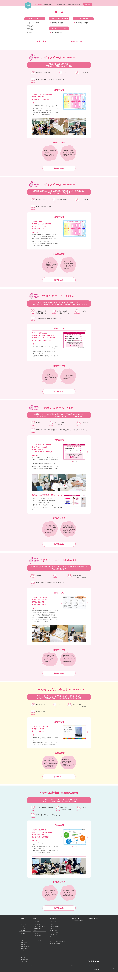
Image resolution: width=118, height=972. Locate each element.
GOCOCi (23, 944)
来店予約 (36, 922)
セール (22, 926)
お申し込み (87, 4)
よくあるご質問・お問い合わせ (74, 4)
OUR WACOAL (24, 948)
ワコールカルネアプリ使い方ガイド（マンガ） (59, 941)
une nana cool (24, 942)
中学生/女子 (31, 26)
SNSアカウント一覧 (75, 918)
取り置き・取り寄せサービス (40, 926)
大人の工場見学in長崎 (54, 934)
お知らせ (35, 930)
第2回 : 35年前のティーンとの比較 (44, 500)
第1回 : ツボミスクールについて (43, 498)
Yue (22, 938)
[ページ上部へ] (114, 968)
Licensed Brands (24, 959)
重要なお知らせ (38, 935)
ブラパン (52, 928)
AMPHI (22, 940)
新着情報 (36, 933)
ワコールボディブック (54, 922)
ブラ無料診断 (37, 924)
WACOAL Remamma (25, 952)
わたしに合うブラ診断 (54, 926)
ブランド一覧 (23, 930)
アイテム (23, 921)
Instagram (93, 961)
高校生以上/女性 (82, 23)
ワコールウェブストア (94, 918)
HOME (95, 969)
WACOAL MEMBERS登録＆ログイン (78, 920)
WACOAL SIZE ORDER (25, 946)
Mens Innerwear (24, 954)
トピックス (23, 928)
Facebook (91, 961)
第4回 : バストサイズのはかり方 (43, 505)
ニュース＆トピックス (39, 940)
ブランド (23, 922)
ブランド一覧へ (24, 961)
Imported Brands (24, 957)
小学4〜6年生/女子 (34, 23)
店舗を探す (37, 921)
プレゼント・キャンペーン (76, 922)
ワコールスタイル (53, 930)
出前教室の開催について (49, 4)
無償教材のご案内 (61, 4)
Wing (22, 935)
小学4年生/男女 (57, 23)
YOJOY (22, 950)
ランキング (23, 924)
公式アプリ (74, 923)
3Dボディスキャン (38, 928)
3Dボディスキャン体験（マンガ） (56, 943)
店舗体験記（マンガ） (54, 939)
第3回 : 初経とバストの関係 (42, 502)
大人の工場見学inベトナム (55, 936)
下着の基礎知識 (53, 921)
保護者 (29, 32)
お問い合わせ (76, 41)
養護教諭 (30, 29)
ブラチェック (52, 924)
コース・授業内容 (38, 4)
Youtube (98, 961)
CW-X (22, 955)
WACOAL (23, 933)
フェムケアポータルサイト (55, 932)
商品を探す (23, 918)
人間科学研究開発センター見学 (56, 938)
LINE (95, 961)
